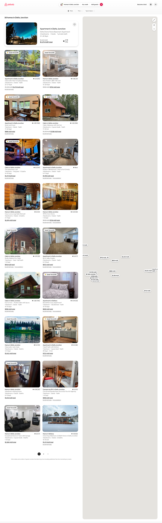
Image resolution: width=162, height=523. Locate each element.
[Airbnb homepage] (9, 4)
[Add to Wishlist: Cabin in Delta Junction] (75, 96)
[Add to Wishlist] (74, 24)
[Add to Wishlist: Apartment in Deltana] (75, 274)
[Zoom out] (154, 29)
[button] (46, 42)
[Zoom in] (154, 25)
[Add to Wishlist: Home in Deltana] (75, 407)
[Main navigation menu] (156, 4)
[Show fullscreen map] (154, 20)
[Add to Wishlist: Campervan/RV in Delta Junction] (75, 363)
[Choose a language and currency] (151, 4)
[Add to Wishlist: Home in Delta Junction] (75, 52)
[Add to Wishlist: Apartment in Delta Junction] (37, 52)
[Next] (47, 453)
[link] (34, 453)
